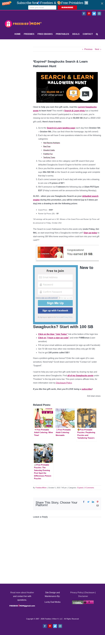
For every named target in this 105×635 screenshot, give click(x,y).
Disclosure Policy (64, 383)
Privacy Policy (76, 592)
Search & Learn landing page (61, 128)
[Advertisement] (23, 63)
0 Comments (89, 488)
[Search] (97, 34)
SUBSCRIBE (67, 7)
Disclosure (89, 592)
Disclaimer (83, 596)
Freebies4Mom (41, 488)
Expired (80, 488)
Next (97, 49)
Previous (88, 49)
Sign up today (90, 233)
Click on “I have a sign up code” (53, 338)
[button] (52, 5)
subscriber (87, 389)
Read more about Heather (22, 592)
